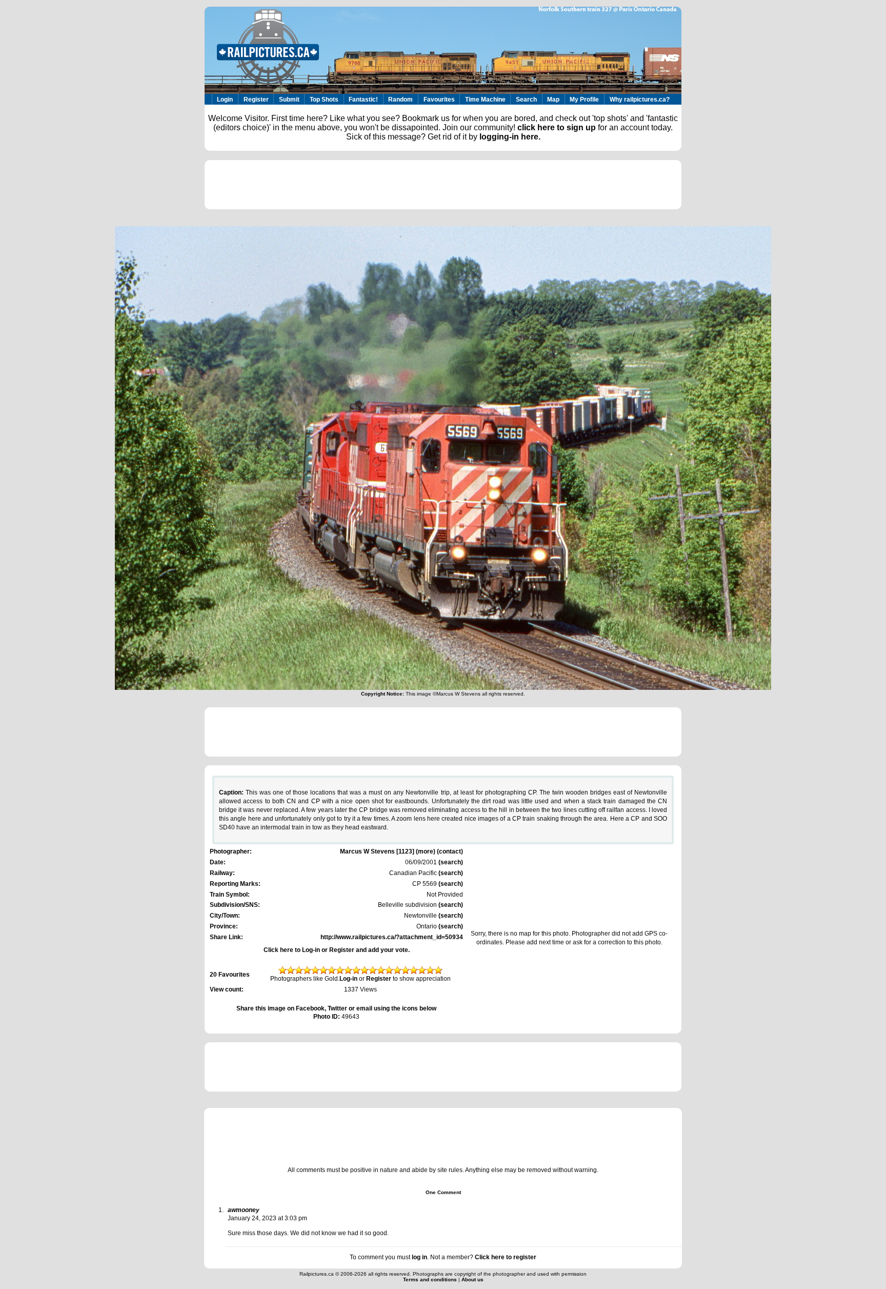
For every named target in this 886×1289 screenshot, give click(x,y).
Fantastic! (363, 99)
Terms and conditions (430, 1279)
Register (256, 99)
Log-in (348, 978)
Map (553, 99)
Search (526, 99)
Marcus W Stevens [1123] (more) (387, 851)
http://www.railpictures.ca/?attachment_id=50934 (391, 937)
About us (472, 1279)
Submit (289, 99)
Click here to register (505, 1257)
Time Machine (485, 99)
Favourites (439, 99)
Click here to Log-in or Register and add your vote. (337, 950)
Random (400, 99)
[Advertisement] (443, 185)
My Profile (584, 99)
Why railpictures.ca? (640, 99)
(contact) (450, 851)
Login (225, 99)
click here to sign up (556, 127)
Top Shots (324, 99)
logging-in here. (509, 136)
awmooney (243, 1210)
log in (419, 1257)
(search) (450, 862)
